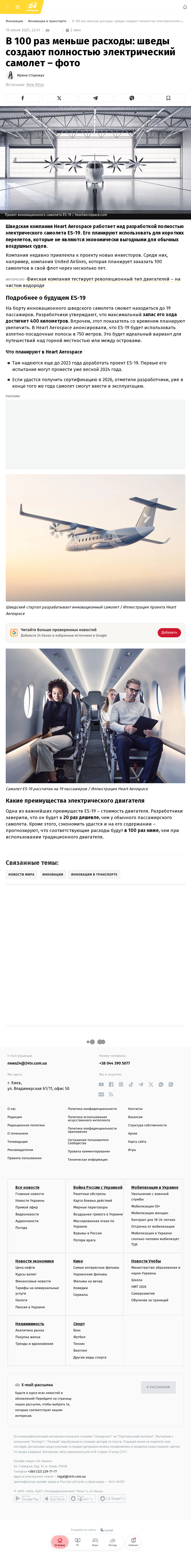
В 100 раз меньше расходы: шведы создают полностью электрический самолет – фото (128, 21)
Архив (132, 1133)
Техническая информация (88, 1159)
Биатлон (80, 1350)
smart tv (82, 1498)
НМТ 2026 (138, 1287)
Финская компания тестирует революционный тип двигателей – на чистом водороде (93, 282)
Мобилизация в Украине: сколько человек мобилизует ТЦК (155, 1239)
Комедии (80, 1288)
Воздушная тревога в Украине (98, 1214)
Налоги (21, 1300)
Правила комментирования (89, 1151)
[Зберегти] (168, 98)
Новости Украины (30, 1200)
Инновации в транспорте (47, 21)
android (27, 1498)
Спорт (79, 1323)
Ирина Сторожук (30, 75)
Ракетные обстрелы (89, 1194)
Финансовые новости (33, 1281)
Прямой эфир (26, 1207)
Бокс (77, 1330)
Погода (21, 1228)
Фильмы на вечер (87, 1281)
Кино (78, 1261)
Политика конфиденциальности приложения (92, 1130)
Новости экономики (34, 1261)
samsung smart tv (111, 1498)
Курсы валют (26, 1274)
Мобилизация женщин (149, 1213)
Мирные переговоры (90, 1207)
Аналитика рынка (29, 1330)
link (101, 1084)
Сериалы (80, 1295)
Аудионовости (27, 1221)
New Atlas (35, 84)
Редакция (14, 1117)
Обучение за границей (149, 1300)
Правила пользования (24, 1158)
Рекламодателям (20, 1150)
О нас (11, 1109)
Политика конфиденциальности (92, 1109)
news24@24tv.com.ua (27, 1063)
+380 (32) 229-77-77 (42, 1471)
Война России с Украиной (97, 1187)
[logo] (32, 7)
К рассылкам (158, 1387)
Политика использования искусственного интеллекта (89, 1119)
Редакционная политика (26, 1125)
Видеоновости (27, 1214)
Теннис (79, 1344)
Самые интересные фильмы (96, 1267)
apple (55, 1498)
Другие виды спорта (89, 1357)
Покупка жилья (27, 1337)
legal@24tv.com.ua (71, 1476)
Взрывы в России (87, 1233)
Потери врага (84, 1240)
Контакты (135, 1109)
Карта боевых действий (92, 1200)
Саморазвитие (143, 1293)
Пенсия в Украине (30, 1307)
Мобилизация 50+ (145, 1206)
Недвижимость (29, 1323)
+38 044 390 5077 (114, 1063)
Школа (136, 1280)
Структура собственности (147, 1125)
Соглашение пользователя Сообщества (88, 1141)
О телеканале (17, 1133)
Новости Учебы (146, 1261)
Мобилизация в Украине (155, 1187)
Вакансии (135, 1117)
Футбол (79, 1337)
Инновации (15, 21)
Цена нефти (25, 1267)
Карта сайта (137, 1141)
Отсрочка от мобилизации (153, 1226)
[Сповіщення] (185, 7)
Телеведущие (17, 1141)
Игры (132, 1150)
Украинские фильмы (90, 1274)
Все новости (27, 1187)
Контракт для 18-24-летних (153, 1220)
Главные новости (29, 1194)
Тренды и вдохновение (34, 1344)
